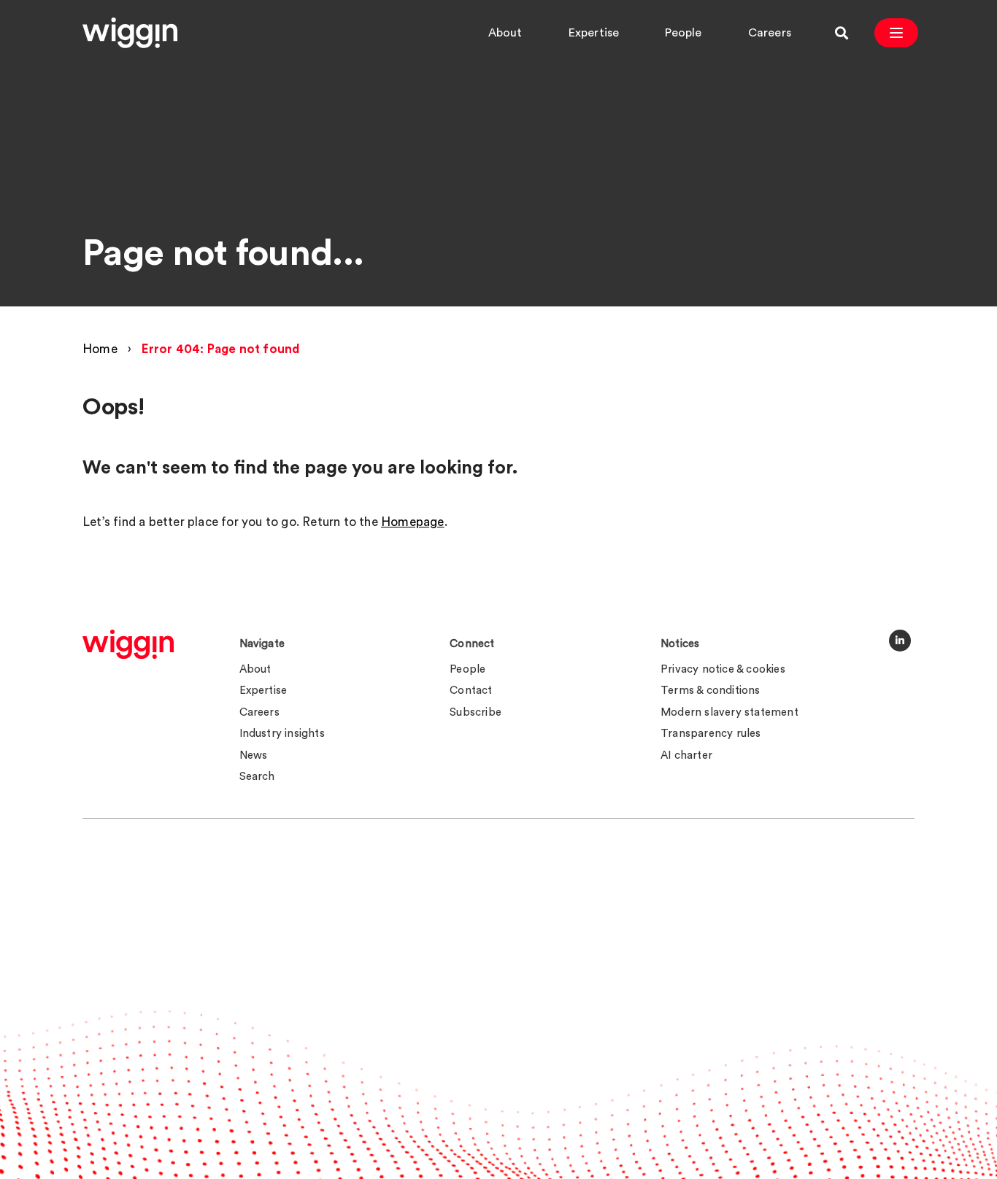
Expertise (594, 33)
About (505, 33)
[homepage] (128, 644)
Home (100, 349)
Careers (769, 33)
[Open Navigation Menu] (896, 32)
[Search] (841, 32)
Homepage (412, 522)
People (683, 33)
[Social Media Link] (900, 641)
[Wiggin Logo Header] (129, 33)
